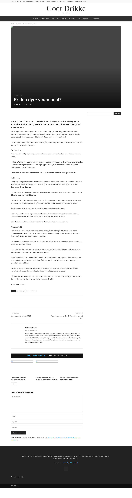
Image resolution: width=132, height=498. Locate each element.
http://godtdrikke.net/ (31, 330)
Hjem (12, 23)
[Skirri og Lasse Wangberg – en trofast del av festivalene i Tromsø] (47, 368)
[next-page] (15, 383)
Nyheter (35, 19)
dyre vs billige (20, 291)
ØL (58, 19)
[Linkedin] (27, 114)
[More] (37, 114)
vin (27, 291)
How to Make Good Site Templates (56, 1)
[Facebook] (13, 114)
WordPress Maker (40, 1)
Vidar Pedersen (20, 105)
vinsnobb (33, 291)
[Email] (32, 114)
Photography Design (28, 1)
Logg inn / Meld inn (16, 1)
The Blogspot (70, 1)
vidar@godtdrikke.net (70, 463)
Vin (53, 19)
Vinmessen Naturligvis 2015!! (21, 316)
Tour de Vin (95, 19)
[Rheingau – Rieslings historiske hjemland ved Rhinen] (71, 368)
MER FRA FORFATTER (57, 356)
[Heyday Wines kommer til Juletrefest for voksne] (22, 368)
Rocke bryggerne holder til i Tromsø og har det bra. (67, 317)
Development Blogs (80, 1)
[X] (18, 114)
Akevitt (63, 19)
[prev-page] (12, 383)
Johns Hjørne (45, 19)
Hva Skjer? (72, 19)
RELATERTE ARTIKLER (36, 356)
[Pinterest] (22, 114)
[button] (118, 19)
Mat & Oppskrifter (83, 19)
